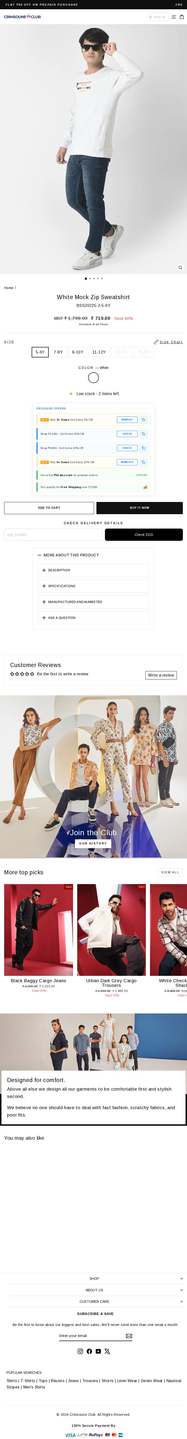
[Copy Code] (143, 420)
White (93, 378)
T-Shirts (27, 1381)
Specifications (61, 586)
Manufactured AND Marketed (75, 602)
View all (170, 872)
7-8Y (58, 352)
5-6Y (40, 352)
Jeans (73, 1381)
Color (93, 368)
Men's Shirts (34, 1387)
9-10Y (77, 352)
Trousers (90, 1381)
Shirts (12, 1381)
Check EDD (144, 535)
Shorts (107, 1381)
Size (93, 342)
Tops (43, 1381)
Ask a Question (62, 618)
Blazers (58, 1381)
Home (9, 288)
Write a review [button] (161, 675)
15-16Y (144, 352)
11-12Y (99, 352)
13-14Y (121, 352)
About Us (94, 1290)
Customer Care (94, 1301)
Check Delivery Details (93, 523)
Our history (93, 843)
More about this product (71, 555)
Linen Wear (126, 1381)
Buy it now (139, 508)
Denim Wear (152, 1381)
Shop (94, 1279)
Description (59, 570)
